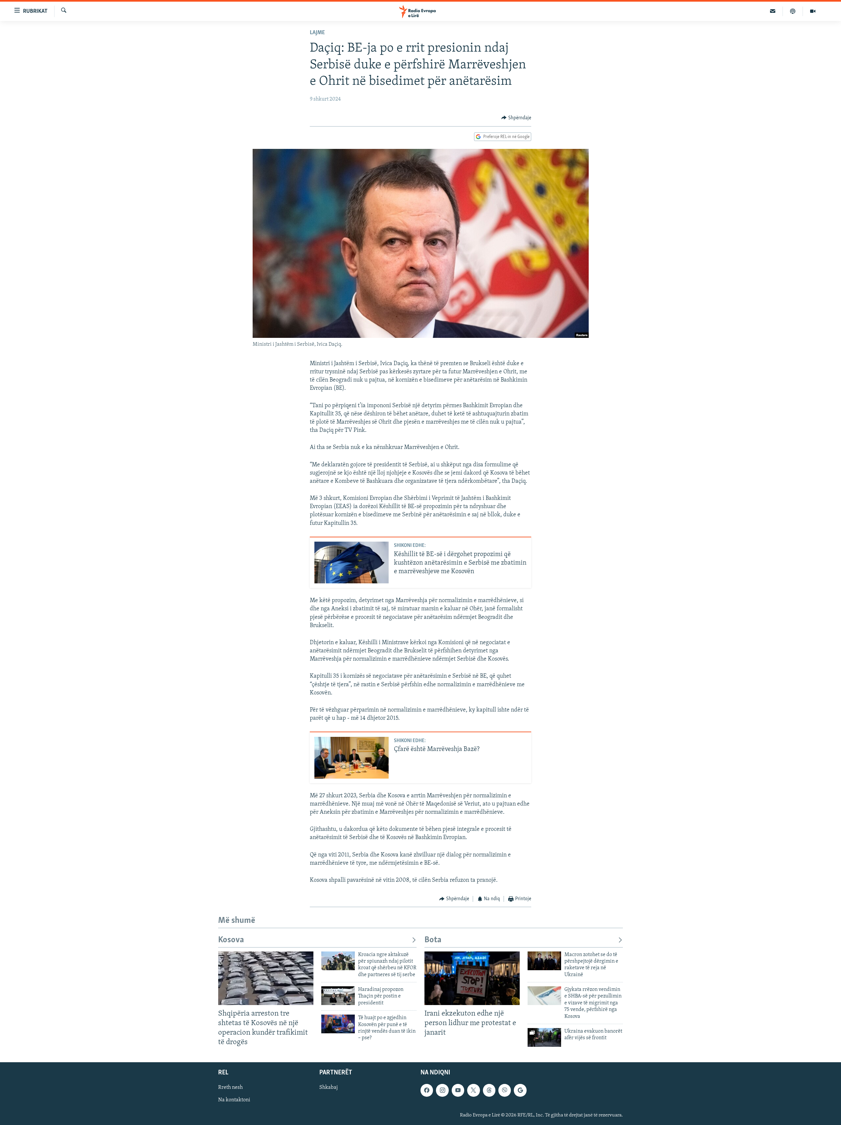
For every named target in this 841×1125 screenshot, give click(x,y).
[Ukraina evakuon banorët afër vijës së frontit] (544, 1037)
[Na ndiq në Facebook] (426, 1090)
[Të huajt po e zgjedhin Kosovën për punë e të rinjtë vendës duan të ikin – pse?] (338, 1024)
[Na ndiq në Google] (520, 1090)
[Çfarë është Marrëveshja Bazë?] (351, 758)
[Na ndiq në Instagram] (442, 1090)
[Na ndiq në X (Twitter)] (473, 1090)
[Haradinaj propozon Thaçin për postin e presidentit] (338, 995)
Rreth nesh (230, 1087)
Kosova (231, 940)
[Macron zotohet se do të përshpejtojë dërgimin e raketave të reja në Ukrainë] (544, 960)
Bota (433, 940)
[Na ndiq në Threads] (489, 1090)
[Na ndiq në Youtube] (458, 1090)
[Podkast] (793, 11)
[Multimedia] (813, 11)
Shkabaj (328, 1087)
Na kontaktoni (234, 1100)
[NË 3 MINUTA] (773, 11)
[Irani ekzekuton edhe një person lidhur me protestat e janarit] (472, 978)
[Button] (516, 118)
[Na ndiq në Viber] (504, 1090)
